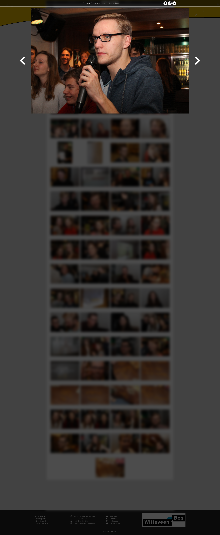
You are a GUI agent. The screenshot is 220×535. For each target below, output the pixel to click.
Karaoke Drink (114, 3)
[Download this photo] (165, 3)
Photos (85, 3)
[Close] (174, 3)
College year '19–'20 (98, 3)
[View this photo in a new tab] (170, 3)
